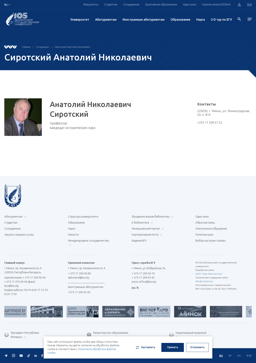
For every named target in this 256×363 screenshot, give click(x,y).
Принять (172, 347)
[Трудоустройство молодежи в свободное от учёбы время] (74, 311)
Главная (26, 47)
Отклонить (197, 347)
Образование (180, 19)
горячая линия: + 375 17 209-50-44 (25, 277)
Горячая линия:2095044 (216, 4)
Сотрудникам (12, 228)
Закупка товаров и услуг (19, 234)
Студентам (10, 222)
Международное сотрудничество (88, 240)
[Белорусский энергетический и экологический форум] (145, 311)
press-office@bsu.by (144, 281)
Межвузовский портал (146, 228)
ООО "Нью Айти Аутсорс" (209, 274)
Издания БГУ (139, 240)
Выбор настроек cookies (210, 240)
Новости (73, 234)
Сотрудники (42, 47)
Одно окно (189, 4)
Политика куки (204, 234)
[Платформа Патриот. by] (217, 311)
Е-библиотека (141, 222)
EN (239, 355)
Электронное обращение (211, 228)
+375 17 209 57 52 (209, 122)
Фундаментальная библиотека (151, 216)
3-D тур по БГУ (221, 19)
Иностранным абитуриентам (144, 19)
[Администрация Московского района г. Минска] (38, 311)
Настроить (148, 347)
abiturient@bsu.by (78, 277)
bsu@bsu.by (11, 285)
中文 (249, 355)
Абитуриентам (106, 19)
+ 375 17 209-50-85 (79, 273)
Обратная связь (205, 222)
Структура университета (83, 216)
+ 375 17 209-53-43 (143, 277)
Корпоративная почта (145, 234)
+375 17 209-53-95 (79, 292)
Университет (79, 19)
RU (221, 355)
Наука (200, 19)
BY (230, 355)
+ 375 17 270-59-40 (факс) (19, 281)
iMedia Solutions (204, 281)
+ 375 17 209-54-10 (143, 273)
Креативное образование (161, 4)
